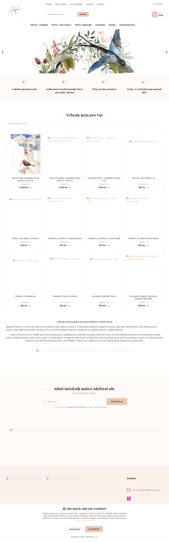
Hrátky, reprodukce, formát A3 (25, 238)
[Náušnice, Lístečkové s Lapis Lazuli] (104, 214)
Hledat (83, 14)
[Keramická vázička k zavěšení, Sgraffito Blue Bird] (143, 272)
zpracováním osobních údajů (76, 407)
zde (96, 537)
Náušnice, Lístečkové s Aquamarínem (65, 238)
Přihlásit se (117, 401)
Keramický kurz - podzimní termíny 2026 (104, 179)
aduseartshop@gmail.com (147, 490)
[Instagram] (129, 498)
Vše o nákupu (60, 4)
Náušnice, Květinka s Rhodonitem (143, 238)
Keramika (100, 25)
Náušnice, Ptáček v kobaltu (65, 296)
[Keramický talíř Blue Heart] (104, 272)
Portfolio (89, 4)
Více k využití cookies (84, 520)
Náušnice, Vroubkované (25, 296)
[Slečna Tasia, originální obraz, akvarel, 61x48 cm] (25, 153)
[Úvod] (23, 10)
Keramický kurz (127, 25)
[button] (3, 52)
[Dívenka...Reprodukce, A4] (143, 153)
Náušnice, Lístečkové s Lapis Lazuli (104, 238)
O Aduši (48, 4)
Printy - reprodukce (61, 25)
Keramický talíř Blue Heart (104, 296)
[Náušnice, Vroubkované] (25, 272)
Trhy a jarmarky (76, 4)
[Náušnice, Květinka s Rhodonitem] (143, 214)
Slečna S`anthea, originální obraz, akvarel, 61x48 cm (65, 179)
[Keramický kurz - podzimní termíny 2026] (104, 153)
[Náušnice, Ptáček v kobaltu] (65, 272)
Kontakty (100, 4)
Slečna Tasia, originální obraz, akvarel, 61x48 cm (25, 179)
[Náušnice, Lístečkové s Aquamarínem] (65, 214)
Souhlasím (94, 529)
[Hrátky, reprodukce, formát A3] (25, 214)
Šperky (112, 25)
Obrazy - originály (39, 25)
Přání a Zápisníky (83, 25)
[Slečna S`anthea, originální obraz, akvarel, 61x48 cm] (65, 153)
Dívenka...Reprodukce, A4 (143, 178)
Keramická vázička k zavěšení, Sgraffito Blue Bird (143, 297)
